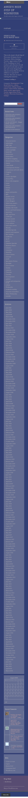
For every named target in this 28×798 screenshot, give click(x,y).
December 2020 (10, 437)
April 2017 (9, 535)
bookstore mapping (11, 158)
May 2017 (8, 532)
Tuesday (8, 274)
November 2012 (10, 653)
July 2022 (8, 394)
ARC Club (9, 145)
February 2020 (10, 459)
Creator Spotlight (11, 176)
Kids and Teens (10, 214)
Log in (8, 763)
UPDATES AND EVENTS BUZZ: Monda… (15, 732)
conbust (16, 85)
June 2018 (9, 503)
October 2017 (10, 521)
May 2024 (9, 345)
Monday (8, 227)
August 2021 (9, 419)
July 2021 (8, 421)
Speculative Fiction (11, 261)
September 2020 (11, 443)
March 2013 (9, 644)
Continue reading (9, 79)
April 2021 (9, 428)
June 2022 (9, 397)
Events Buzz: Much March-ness (11, 36)
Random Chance (11, 245)
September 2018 (10, 497)
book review (9, 154)
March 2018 (9, 510)
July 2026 (8, 308)
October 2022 (10, 388)
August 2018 (9, 499)
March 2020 (9, 457)
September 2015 (10, 577)
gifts (7, 194)
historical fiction (11, 205)
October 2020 (10, 441)
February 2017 (10, 539)
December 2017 (10, 517)
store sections (10, 265)
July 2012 (8, 662)
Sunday (8, 268)
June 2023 (9, 370)
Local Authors (10, 223)
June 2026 (9, 310)
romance (8, 247)
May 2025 (9, 325)
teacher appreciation (14, 90)
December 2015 (10, 570)
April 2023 (9, 374)
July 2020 (8, 448)
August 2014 (9, 606)
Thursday (9, 272)
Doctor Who (9, 178)
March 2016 (9, 564)
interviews (9, 212)
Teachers (6, 94)
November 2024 (10, 332)
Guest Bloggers (10, 201)
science (6, 88)
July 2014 (8, 608)
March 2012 (9, 671)
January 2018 (9, 515)
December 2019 (10, 463)
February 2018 (10, 512)
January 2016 (9, 568)
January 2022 (10, 408)
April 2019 (9, 481)
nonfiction (9, 236)
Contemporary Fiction (12, 167)
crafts (7, 174)
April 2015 (9, 588)
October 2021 (10, 414)
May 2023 (9, 372)
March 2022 (9, 403)
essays (8, 183)
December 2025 (10, 319)
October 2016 (10, 548)
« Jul (5, 702)
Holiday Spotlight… (16, 714)
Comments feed (10, 768)
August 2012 (9, 659)
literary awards (10, 219)
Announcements (11, 141)
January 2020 (10, 461)
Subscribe (6, 794)
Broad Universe (8, 85)
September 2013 (10, 630)
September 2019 (10, 470)
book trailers (9, 156)
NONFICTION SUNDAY (13, 129)
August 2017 (9, 526)
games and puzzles (11, 192)
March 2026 (9, 316)
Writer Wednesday (11, 294)
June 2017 (8, 530)
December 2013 (10, 624)
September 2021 (10, 417)
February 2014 (10, 619)
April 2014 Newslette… (14, 721)
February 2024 (10, 352)
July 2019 (8, 475)
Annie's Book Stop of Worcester (12, 10)
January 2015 (9, 595)
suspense (8, 270)
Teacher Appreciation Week (12, 92)
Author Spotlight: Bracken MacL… (16, 723)
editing (14, 87)
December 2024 (10, 330)
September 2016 (10, 550)
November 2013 (10, 626)
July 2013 (8, 635)
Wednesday (9, 287)
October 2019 (10, 468)
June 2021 (9, 423)
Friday (8, 190)
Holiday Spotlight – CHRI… (16, 716)
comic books (9, 165)
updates (8, 279)
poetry (8, 241)
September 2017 (10, 524)
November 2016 (10, 546)
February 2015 (10, 593)
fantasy (19, 87)
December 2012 (10, 650)
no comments (14, 46)
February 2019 (10, 486)
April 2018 (9, 508)
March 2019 (9, 483)
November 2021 (10, 412)
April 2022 (9, 401)
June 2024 (9, 343)
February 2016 (10, 566)
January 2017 (9, 541)
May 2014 (8, 613)
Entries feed (9, 766)
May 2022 (9, 399)
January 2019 (9, 488)
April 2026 (9, 314)
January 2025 (10, 328)
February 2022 (10, 406)
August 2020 (9, 446)
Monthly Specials (11, 230)
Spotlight (8, 263)
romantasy (9, 250)
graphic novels (10, 196)
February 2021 (10, 432)
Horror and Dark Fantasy (13, 210)
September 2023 (10, 363)
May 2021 (8, 426)
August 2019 (9, 472)
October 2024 (10, 334)
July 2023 (8, 368)
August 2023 (9, 365)
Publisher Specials (11, 243)
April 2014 (9, 615)
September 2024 (10, 337)
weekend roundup (11, 289)
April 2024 (9, 348)
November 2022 (10, 386)
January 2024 (10, 354)
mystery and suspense (12, 232)
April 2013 (9, 642)
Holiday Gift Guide (11, 207)
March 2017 (9, 537)
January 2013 (9, 648)
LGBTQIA (9, 216)
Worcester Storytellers (16, 94)
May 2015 (8, 586)
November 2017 (10, 519)
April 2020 (9, 455)
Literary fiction (10, 221)
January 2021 (9, 434)
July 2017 (8, 528)
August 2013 (9, 633)
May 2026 (9, 312)
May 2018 (8, 506)
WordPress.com (10, 770)
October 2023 (10, 361)
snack (7, 259)
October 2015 (10, 575)
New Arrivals (9, 234)
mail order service (11, 225)
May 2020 (9, 452)
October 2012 (10, 655)
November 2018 (10, 492)
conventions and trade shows (14, 170)
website (8, 285)
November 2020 (10, 439)
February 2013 (10, 646)
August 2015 (9, 579)
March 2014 (9, 617)
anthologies (9, 143)
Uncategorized (15, 83)
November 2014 (10, 599)
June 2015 (9, 584)
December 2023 (10, 357)
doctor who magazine (12, 181)
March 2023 (9, 377)
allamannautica (15, 729)
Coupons (8, 172)
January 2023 (10, 381)
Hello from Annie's (11, 203)
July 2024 (8, 341)
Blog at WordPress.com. (11, 788)
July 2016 (8, 555)
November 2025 (10, 321)
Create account (10, 761)
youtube (8, 296)
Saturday (8, 252)
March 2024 (9, 350)
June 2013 (9, 637)
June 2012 (9, 664)
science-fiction (13, 88)
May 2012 (8, 666)
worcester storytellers (12, 291)
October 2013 (10, 628)
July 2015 (8, 581)
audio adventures (11, 147)
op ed (7, 239)
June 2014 (9, 610)
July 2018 (8, 501)
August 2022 (9, 392)
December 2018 (10, 490)
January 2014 (9, 622)
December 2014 (10, 597)
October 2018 (10, 495)
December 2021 (10, 410)
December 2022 (10, 383)
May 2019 (8, 479)
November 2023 (10, 359)
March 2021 (9, 430)
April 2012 (9, 668)
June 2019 (9, 477)
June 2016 (9, 557)
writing (6, 95)
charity (8, 163)
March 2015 (9, 590)
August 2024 (9, 339)
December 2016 (10, 544)
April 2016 (9, 561)
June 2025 (9, 323)
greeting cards (10, 199)
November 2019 (10, 466)
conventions (7, 87)
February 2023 (10, 379)
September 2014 (10, 604)
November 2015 (10, 573)
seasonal (8, 256)
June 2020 (9, 450)
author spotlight (11, 150)
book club (9, 152)
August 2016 (9, 552)
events (8, 185)
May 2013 (8, 639)
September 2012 (10, 657)
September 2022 (10, 390)
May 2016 (8, 559)
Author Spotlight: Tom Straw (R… (15, 739)
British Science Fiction (12, 161)
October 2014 (10, 601)
